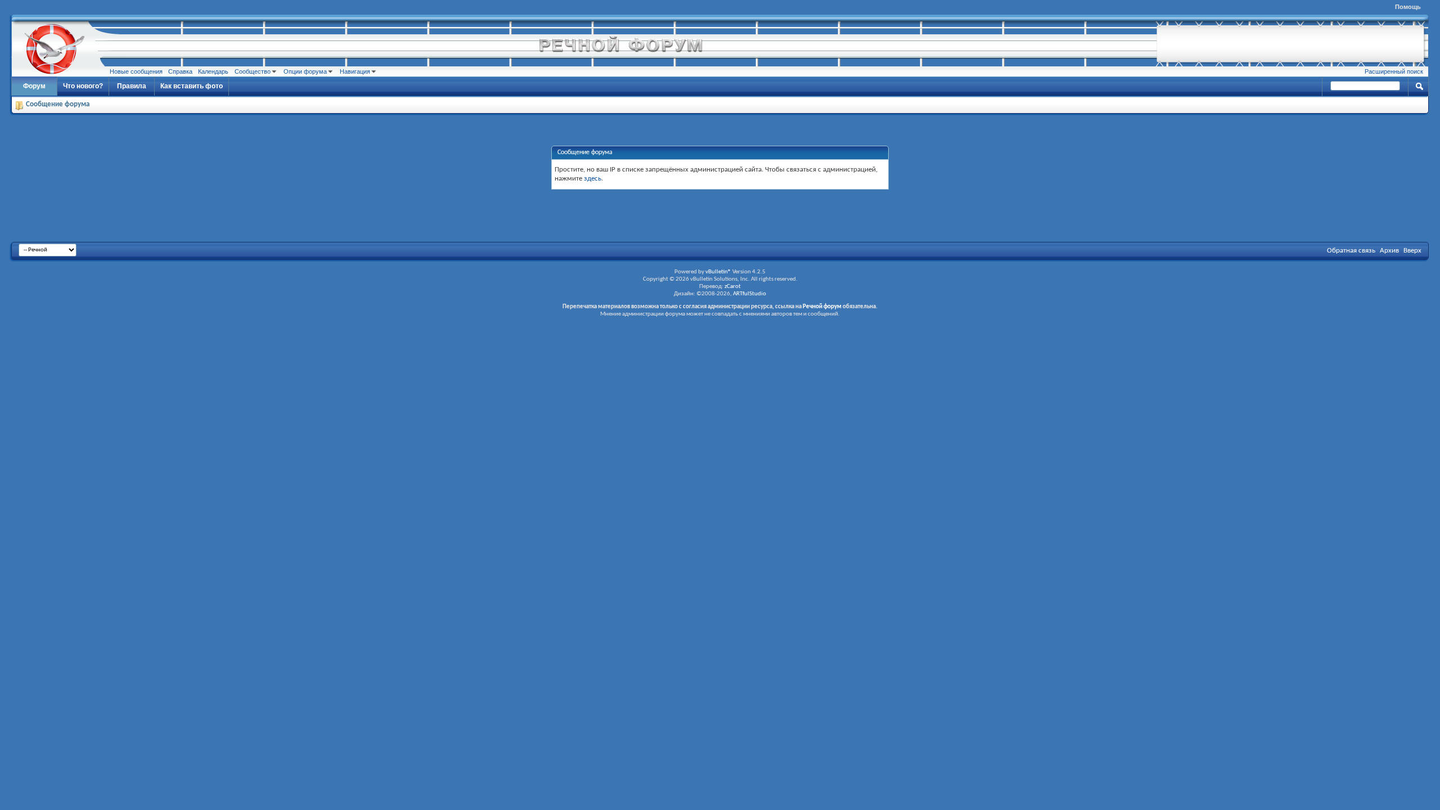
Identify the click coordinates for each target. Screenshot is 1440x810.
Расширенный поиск (1394, 71)
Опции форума (305, 71)
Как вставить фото (191, 86)
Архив (1389, 250)
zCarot (732, 287)
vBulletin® (718, 272)
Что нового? (83, 86)
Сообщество (253, 71)
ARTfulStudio (749, 294)
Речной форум (822, 307)
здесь (592, 178)
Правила (131, 86)
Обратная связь (1351, 250)
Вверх (1412, 250)
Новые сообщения (136, 71)
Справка (180, 71)
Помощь (1408, 6)
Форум (34, 86)
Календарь (213, 71)
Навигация (355, 71)
